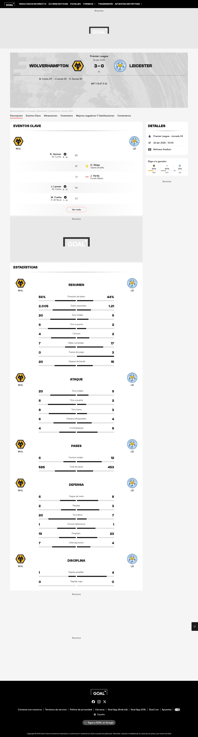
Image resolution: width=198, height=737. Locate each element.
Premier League (99, 56)
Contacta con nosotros (30, 709)
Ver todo (76, 209)
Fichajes (75, 4)
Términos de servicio (56, 709)
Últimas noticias (58, 4)
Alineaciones (50, 115)
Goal (43, 734)
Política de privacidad (81, 709)
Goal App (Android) (118, 709)
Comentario (66, 115)
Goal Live (154, 709)
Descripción (16, 115)
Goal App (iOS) (138, 709)
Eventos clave (33, 115)
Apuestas (166, 709)
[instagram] (99, 702)
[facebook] (93, 702)
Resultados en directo (32, 4)
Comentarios (124, 115)
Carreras (100, 709)
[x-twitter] (105, 702)
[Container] (48, 66)
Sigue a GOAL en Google (100, 722)
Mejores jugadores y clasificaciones (95, 115)
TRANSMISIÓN (105, 4)
